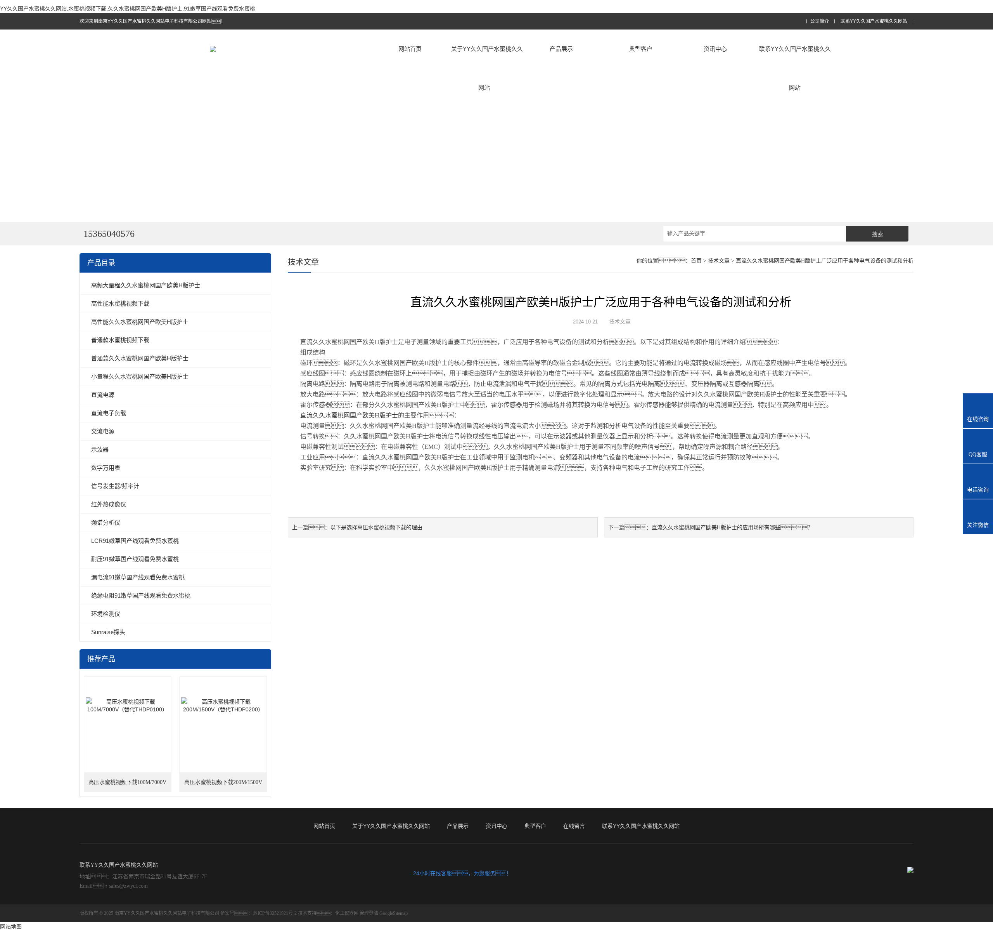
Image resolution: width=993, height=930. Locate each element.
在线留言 (574, 826)
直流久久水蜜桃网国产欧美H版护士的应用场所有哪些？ (732, 527)
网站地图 (11, 926)
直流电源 (102, 394)
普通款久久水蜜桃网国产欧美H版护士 (140, 358)
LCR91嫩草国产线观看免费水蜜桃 (135, 540)
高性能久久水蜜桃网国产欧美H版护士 (140, 321)
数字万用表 (105, 467)
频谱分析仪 (105, 522)
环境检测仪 (105, 613)
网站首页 (410, 48)
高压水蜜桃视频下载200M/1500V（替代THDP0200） (223, 785)
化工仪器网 (346, 913)
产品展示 (561, 48)
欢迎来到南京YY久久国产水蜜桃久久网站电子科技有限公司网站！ (152, 21)
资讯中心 (715, 48)
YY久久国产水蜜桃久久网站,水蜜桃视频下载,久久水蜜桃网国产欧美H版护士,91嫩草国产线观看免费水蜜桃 (127, 8)
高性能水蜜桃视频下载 (120, 303)
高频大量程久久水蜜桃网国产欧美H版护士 (145, 285)
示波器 (100, 449)
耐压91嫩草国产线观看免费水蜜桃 (135, 559)
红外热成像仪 (108, 504)
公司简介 (819, 21)
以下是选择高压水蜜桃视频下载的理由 (376, 527)
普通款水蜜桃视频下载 (120, 340)
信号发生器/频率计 (115, 486)
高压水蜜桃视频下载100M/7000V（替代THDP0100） (127, 785)
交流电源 (102, 431)
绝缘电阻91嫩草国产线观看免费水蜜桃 (140, 595)
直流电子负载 (108, 413)
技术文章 (719, 261)
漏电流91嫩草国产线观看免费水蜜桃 (138, 577)
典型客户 (640, 48)
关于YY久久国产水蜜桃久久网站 (487, 68)
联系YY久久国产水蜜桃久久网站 (874, 21)
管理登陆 (369, 913)
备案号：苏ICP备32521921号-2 (258, 913)
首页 (696, 261)
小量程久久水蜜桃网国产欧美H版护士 (140, 376)
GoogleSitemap (393, 913)
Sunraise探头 (108, 632)
